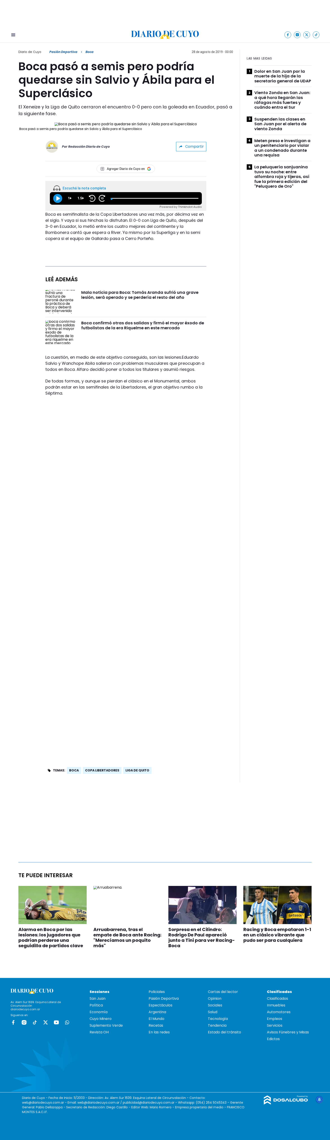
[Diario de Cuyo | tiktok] (316, 34)
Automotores (278, 1012)
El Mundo (156, 1018)
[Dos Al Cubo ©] (286, 1103)
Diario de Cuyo (29, 52)
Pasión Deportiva (63, 52)
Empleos (274, 1018)
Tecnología (218, 1018)
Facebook (13, 1022)
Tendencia (217, 1025)
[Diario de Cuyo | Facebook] (288, 34)
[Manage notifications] (319, 1099)
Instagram (24, 1022)
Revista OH (99, 1032)
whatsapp (67, 1022)
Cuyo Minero (101, 1018)
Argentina (157, 1012)
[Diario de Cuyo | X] (306, 34)
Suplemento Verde (106, 1025)
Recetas (156, 1025)
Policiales (157, 991)
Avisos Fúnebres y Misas (288, 1032)
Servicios (274, 1025)
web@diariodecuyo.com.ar (43, 1102)
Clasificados (277, 998)
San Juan (98, 998)
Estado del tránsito (224, 1032)
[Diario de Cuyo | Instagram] (297, 34)
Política (96, 1005)
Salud (212, 1012)
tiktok (34, 1022)
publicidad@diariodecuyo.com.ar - (150, 1102)
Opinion (214, 998)
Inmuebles (276, 1005)
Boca (74, 770)
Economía (99, 1012)
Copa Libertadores (102, 770)
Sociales (215, 1005)
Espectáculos (160, 1005)
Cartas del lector (223, 991)
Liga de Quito (137, 770)
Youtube (56, 1022)
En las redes (159, 1032)
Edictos (273, 1038)
